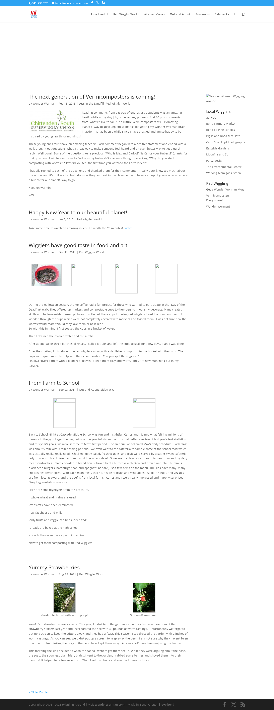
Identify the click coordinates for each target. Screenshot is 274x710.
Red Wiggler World (126, 14)
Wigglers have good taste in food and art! (79, 245)
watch (129, 228)
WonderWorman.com (110, 704)
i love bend (166, 704)
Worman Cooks (154, 14)
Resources (203, 14)
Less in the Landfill (91, 103)
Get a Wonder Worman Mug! (225, 189)
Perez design (214, 160)
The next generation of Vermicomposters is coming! (92, 96)
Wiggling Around (73, 704)
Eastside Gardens (218, 148)
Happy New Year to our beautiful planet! (78, 212)
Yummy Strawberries (54, 567)
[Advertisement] (137, 52)
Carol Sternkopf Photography (225, 142)
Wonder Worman (44, 103)
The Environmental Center (224, 167)
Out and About (180, 14)
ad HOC (211, 117)
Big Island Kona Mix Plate (223, 136)
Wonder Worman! (218, 206)
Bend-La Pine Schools (220, 130)
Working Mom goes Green (223, 173)
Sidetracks (222, 14)
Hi (235, 14)
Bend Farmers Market (220, 123)
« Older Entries (39, 692)
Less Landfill (99, 14)
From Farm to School (54, 382)
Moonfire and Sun (218, 154)
